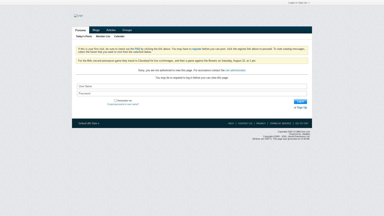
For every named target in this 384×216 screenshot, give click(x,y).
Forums (80, 30)
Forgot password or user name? (123, 104)
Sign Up (302, 107)
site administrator (235, 70)
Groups (127, 30)
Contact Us (245, 123)
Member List (103, 36)
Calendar (119, 36)
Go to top (301, 123)
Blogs (96, 30)
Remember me (124, 100)
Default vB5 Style (88, 123)
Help (231, 123)
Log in (300, 101)
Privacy (261, 123)
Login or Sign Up (297, 2)
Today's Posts (84, 36)
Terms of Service (280, 123)
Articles (111, 30)
